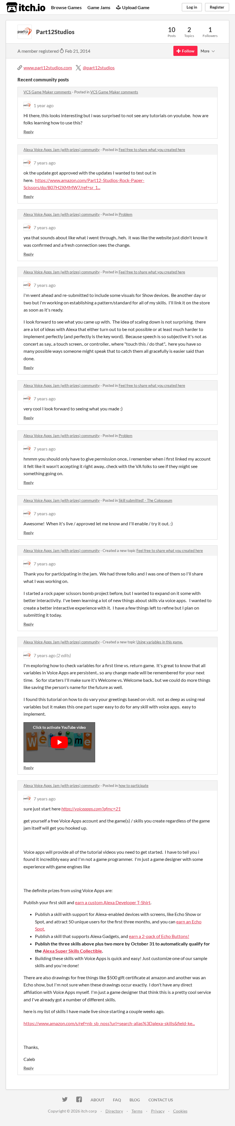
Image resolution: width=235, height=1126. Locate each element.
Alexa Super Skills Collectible (72, 950)
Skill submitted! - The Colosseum (145, 500)
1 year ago (44, 105)
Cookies (180, 1111)
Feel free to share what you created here (152, 149)
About (97, 1099)
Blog (135, 1099)
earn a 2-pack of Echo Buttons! (159, 936)
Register (217, 7)
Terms (137, 1111)
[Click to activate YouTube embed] (59, 742)
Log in (192, 7)
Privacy (157, 1111)
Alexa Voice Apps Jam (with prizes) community (61, 149)
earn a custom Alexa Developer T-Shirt (112, 902)
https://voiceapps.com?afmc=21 (91, 808)
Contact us (160, 1099)
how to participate (133, 785)
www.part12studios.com (47, 67)
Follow (188, 50)
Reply (28, 131)
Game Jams (98, 7)
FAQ (117, 1099)
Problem (125, 214)
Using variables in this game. (159, 642)
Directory (114, 1111)
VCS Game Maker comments (47, 92)
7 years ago (45, 162)
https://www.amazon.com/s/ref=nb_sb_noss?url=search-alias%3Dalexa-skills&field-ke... (109, 1023)
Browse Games (66, 7)
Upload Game (136, 7)
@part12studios (99, 67)
